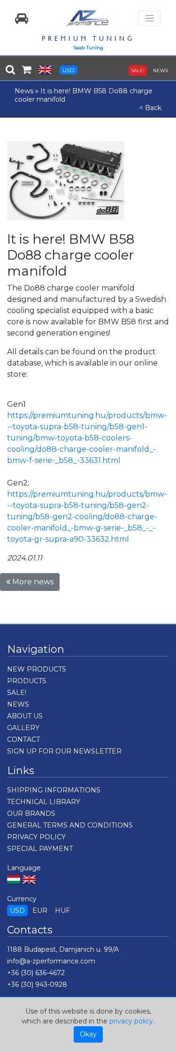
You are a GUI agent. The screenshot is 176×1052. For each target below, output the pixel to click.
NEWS (160, 70)
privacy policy (131, 1021)
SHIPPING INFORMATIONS (53, 790)
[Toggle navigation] (149, 18)
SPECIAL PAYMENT (40, 848)
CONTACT (23, 739)
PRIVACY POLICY (36, 837)
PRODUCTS (26, 681)
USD (68, 70)
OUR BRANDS (31, 813)
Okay (88, 1034)
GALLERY (23, 728)
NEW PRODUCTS (36, 669)
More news (32, 581)
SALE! (138, 70)
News (24, 91)
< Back (150, 108)
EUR (39, 910)
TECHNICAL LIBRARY (43, 802)
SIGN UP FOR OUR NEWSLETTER (64, 751)
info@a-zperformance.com (51, 961)
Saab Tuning (88, 48)
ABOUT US (25, 716)
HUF (62, 910)
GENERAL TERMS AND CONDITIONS (70, 825)
